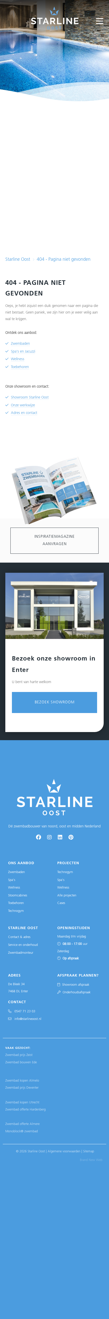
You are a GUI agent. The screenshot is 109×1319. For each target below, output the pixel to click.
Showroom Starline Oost (30, 398)
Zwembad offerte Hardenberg (25, 1109)
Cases (61, 903)
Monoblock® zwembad (21, 1131)
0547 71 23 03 (23, 1011)
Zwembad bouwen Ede (21, 1062)
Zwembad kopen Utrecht (22, 1102)
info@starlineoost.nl (26, 1019)
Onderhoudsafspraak (75, 992)
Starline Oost (17, 259)
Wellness (17, 359)
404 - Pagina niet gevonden (63, 259)
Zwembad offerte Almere (22, 1124)
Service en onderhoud (23, 945)
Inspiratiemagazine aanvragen (54, 540)
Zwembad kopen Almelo (22, 1080)
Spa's (11, 880)
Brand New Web (91, 1160)
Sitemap (88, 1151)
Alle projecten (66, 895)
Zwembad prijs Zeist (18, 1055)
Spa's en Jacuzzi (23, 352)
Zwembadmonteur (20, 952)
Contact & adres (19, 937)
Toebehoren (20, 367)
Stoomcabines (17, 895)
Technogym (16, 911)
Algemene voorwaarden (64, 1151)
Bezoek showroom (55, 702)
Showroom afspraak (74, 984)
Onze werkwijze (23, 405)
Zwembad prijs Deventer (22, 1087)
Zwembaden (20, 344)
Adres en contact (24, 413)
